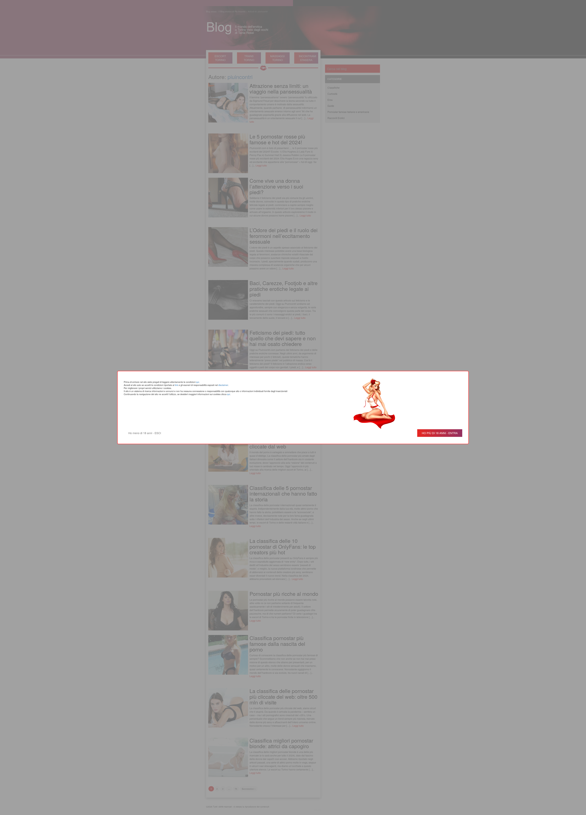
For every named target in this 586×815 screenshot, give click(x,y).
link (176, 385)
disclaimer (223, 385)
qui (197, 381)
